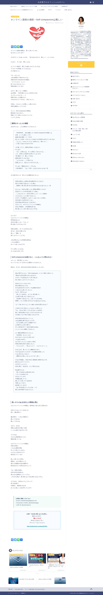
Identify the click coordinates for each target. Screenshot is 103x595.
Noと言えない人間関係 (78, 117)
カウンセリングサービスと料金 (49, 6)
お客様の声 (65, 6)
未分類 (74, 146)
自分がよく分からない (78, 157)
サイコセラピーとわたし (79, 95)
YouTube (58, 9)
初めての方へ (14, 6)
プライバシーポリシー (14, 593)
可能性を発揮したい (77, 142)
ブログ (50, 9)
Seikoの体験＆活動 (15, 16)
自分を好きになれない (78, 161)
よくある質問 (40, 9)
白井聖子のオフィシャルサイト (51, 2)
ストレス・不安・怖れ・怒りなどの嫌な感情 (80, 129)
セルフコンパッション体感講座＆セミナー (21, 9)
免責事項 (23, 593)
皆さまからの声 (76, 153)
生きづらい (75, 149)
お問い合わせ (68, 9)
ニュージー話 (76, 134)
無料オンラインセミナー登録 (29, 6)
